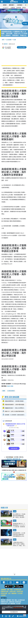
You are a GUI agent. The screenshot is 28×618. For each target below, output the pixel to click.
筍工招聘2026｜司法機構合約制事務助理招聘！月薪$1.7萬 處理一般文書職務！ (19, 516)
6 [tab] (18, 9)
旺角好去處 (4, 593)
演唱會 (4, 5)
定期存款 (24, 7)
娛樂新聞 (18, 7)
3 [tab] (13, 9)
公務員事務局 (11, 391)
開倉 (11, 589)
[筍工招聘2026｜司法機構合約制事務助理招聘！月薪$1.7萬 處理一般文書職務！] (6, 516)
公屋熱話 (13, 7)
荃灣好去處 (20, 591)
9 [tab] (13, 11)
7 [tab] (10, 11)
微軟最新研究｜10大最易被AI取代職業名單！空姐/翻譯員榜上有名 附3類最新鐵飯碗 (19, 535)
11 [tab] (16, 11)
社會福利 (3, 595)
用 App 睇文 (22, 47)
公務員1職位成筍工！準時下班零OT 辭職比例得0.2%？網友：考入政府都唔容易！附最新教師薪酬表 (19, 545)
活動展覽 (3, 589)
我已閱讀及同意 (14, 612)
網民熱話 (3, 600)
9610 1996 (10, 386)
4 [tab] (15, 9)
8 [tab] (12, 11)
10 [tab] (15, 11)
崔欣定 (6, 44)
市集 (8, 589)
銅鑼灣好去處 (4, 591)
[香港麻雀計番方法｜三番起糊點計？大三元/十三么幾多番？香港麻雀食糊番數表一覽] (6, 526)
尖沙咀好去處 (17, 589)
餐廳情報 (14, 593)
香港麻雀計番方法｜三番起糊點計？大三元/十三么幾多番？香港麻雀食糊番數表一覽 (19, 526)
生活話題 (8, 39)
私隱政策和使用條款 (18, 607)
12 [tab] (18, 11)
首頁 (3, 39)
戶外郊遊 (19, 593)
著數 (4, 391)
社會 (14, 39)
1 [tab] (10, 9)
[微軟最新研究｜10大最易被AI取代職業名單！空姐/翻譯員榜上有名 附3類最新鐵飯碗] (6, 535)
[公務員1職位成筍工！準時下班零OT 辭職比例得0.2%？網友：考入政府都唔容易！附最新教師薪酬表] (6, 545)
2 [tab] (12, 9)
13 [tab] (14, 12)
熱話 (14, 521)
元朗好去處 (12, 591)
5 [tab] (16, 9)
